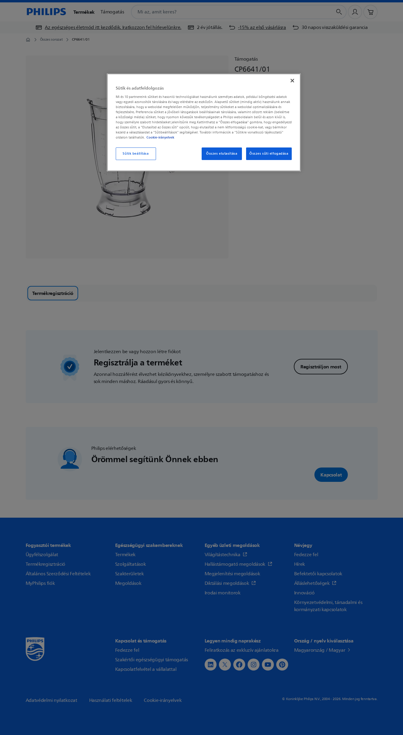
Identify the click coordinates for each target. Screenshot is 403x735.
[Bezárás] (292, 80)
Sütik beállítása (136, 153)
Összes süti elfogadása (268, 153)
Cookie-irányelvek (160, 137)
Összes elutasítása (221, 153)
